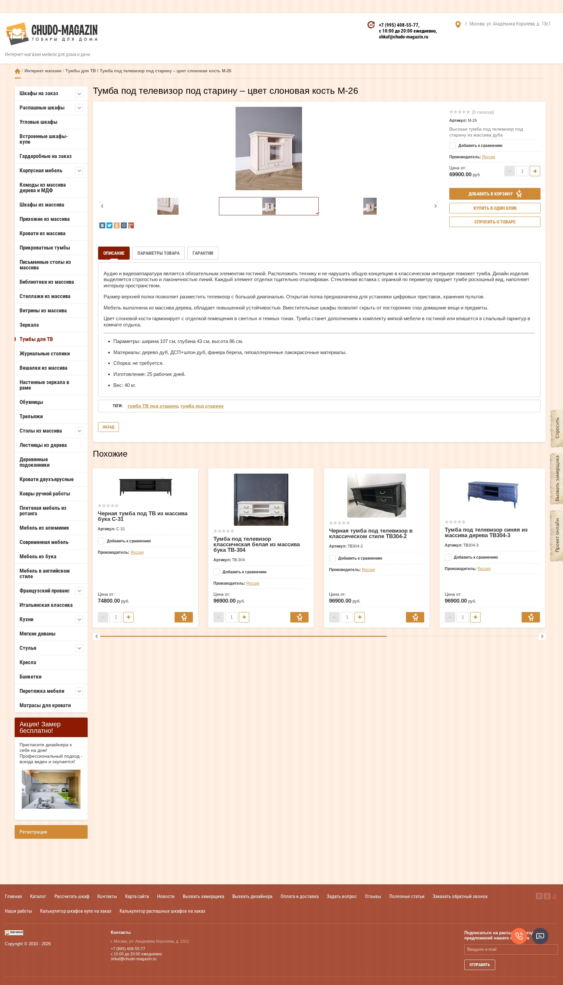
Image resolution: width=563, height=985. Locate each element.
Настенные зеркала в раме (44, 385)
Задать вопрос (342, 896)
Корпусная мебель (41, 170)
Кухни (26, 619)
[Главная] (18, 71)
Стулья (28, 648)
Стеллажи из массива (45, 296)
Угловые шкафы (38, 122)
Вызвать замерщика (203, 896)
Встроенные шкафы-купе (44, 139)
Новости (166, 896)
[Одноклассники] (117, 225)
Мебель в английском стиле (45, 573)
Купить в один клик (495, 208)
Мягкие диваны (37, 633)
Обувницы (31, 402)
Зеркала (29, 324)
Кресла (28, 662)
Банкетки (30, 676)
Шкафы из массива (42, 204)
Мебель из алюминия (44, 527)
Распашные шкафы (42, 107)
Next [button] (435, 206)
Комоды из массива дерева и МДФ (43, 187)
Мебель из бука (38, 556)
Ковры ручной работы (45, 493)
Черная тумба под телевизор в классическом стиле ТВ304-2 (370, 533)
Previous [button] (102, 206)
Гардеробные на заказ (46, 156)
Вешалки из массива (43, 367)
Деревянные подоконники (35, 462)
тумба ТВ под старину (152, 405)
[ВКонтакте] (102, 225)
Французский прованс (45, 590)
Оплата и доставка (300, 896)
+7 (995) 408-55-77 (398, 25)
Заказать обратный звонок (460, 896)
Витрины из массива (43, 310)
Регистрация (33, 832)
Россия (488, 157)
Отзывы (373, 896)
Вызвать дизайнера (252, 896)
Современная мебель (44, 542)
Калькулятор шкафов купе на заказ (75, 911)
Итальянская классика (46, 605)
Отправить (479, 965)
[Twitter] (109, 225)
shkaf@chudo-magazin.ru (403, 37)
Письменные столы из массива (45, 265)
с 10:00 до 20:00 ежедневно (407, 31)
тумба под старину (202, 405)
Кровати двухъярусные (47, 479)
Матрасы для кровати (45, 705)
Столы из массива (41, 430)
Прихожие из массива (45, 219)
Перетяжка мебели (42, 691)
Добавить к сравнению (479, 145)
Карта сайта (137, 896)
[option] (269, 148)
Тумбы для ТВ (36, 339)
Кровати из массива (42, 233)
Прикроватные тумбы (45, 247)
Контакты (107, 896)
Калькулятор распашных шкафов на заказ (162, 911)
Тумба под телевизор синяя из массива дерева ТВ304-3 (486, 532)
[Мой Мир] (124, 225)
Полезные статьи (407, 896)
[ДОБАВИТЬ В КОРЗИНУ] (184, 617)
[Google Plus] (131, 225)
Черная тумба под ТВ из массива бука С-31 (142, 516)
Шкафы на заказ (39, 93)
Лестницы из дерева (43, 445)
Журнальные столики (45, 353)
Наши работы (18, 911)
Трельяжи (31, 416)
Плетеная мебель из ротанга (43, 511)
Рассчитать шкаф (71, 896)
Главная (13, 896)
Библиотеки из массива (47, 281)
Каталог (38, 896)
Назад (108, 427)
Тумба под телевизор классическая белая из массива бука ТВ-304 (256, 544)
